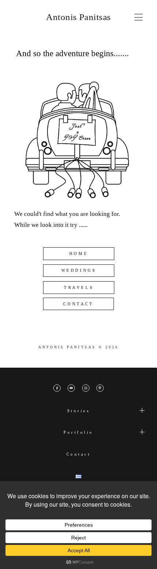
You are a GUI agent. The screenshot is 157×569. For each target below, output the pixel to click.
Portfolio (78, 432)
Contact (78, 454)
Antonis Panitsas (78, 17)
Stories (78, 411)
